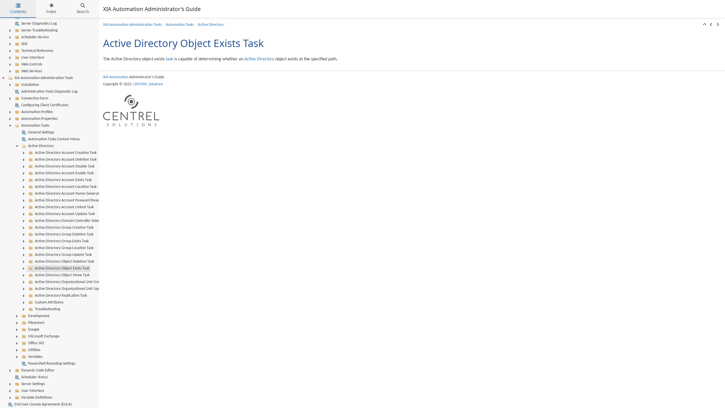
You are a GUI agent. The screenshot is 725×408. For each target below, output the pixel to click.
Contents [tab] (18, 12)
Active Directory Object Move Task (62, 275)
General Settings (41, 132)
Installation (30, 85)
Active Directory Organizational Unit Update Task (74, 289)
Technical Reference (37, 51)
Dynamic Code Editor (37, 370)
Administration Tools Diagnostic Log (49, 92)
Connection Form (34, 98)
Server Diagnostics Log (39, 24)
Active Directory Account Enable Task (64, 173)
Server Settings (33, 384)
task (169, 59)
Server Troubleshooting (39, 30)
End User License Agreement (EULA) (43, 404)
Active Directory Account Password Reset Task (71, 200)
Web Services (31, 71)
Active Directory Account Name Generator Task (72, 194)
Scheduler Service (35, 37)
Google (33, 330)
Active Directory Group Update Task (63, 255)
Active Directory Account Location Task (66, 187)
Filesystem (36, 323)
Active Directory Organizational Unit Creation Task (75, 282)
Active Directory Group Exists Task (62, 241)
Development (39, 316)
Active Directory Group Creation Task (64, 228)
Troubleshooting (47, 309)
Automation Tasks (35, 126)
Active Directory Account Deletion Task (66, 160)
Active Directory (41, 146)
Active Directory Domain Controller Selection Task (74, 221)
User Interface (32, 58)
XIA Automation (115, 77)
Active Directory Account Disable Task (65, 166)
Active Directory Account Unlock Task (64, 207)
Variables (35, 357)
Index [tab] (51, 12)
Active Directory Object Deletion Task (64, 262)
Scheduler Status (34, 377)
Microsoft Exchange (43, 336)
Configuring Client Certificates (44, 105)
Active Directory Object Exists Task (62, 268)
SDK (24, 44)
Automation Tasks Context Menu (54, 139)
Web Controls (31, 64)
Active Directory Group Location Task (64, 248)
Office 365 (36, 343)
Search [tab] (82, 12)
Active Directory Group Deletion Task (64, 234)
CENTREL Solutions (148, 84)
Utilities (34, 350)
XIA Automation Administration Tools (43, 78)
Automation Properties (39, 119)
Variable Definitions (36, 398)
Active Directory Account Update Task (65, 214)
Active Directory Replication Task (61, 296)
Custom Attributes (49, 302)
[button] (704, 25)
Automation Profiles (37, 112)
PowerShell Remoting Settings (51, 364)
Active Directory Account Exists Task (63, 180)
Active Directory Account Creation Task (66, 153)
